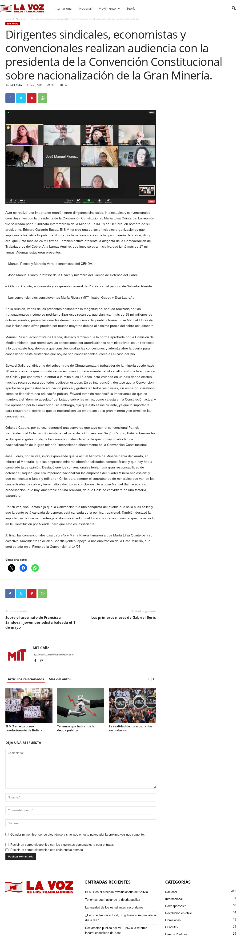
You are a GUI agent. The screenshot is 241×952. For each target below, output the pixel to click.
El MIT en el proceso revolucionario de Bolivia (23, 728)
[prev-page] (148, 679)
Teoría (131, 8)
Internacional (63, 8)
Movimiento (107, 8)
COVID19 (171, 927)
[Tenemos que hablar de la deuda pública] (80, 705)
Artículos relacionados (26, 679)
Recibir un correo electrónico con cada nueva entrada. (47, 850)
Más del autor (60, 679)
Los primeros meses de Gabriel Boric (123, 617)
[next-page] (153, 679)
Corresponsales (175, 906)
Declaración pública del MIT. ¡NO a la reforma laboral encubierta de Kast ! (116, 930)
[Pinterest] (31, 98)
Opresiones (173, 920)
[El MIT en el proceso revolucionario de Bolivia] (28, 705)
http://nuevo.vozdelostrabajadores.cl (53, 654)
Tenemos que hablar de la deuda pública (76, 728)
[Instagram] (42, 661)
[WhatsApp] (42, 98)
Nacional (85, 8)
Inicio (8, 18)
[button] (234, 8)
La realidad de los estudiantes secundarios (131, 728)
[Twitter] (21, 98)
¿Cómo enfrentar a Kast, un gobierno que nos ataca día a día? (120, 917)
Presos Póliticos (176, 934)
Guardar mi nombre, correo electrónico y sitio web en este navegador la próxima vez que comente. (77, 834)
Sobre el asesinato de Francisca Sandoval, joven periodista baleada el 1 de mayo (40, 622)
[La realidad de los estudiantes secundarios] (132, 705)
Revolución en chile (178, 913)
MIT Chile (16, 85)
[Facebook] (10, 98)
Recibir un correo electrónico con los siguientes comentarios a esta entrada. (62, 844)
